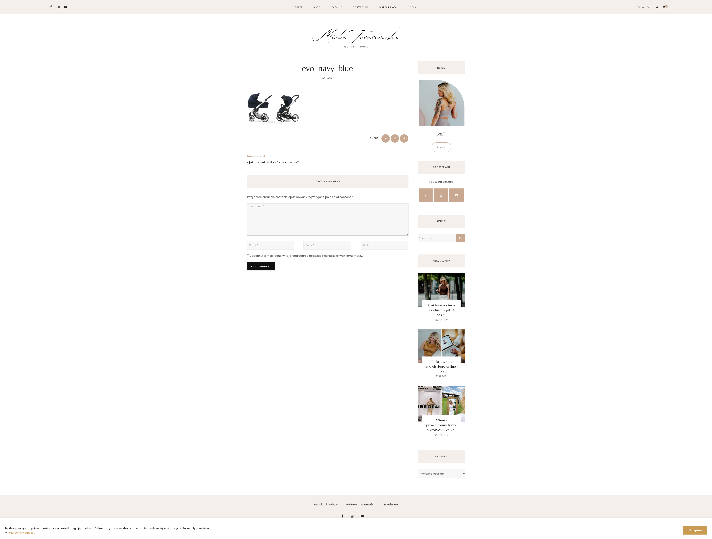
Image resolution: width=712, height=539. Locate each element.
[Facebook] (51, 7)
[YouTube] (65, 7)
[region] (356, 528)
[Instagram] (58, 7)
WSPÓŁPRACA (388, 7)
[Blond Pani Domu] (356, 37)
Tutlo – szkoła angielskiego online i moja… (441, 366)
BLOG (317, 7)
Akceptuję (695, 530)
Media (412, 7)
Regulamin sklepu (326, 504)
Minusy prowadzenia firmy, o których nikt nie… (441, 425)
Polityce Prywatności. (21, 533)
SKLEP (299, 7)
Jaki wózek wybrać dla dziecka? (274, 162)
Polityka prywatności (360, 504)
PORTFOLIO (360, 7)
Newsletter (390, 504)
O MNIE (337, 7)
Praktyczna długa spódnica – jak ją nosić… (441, 310)
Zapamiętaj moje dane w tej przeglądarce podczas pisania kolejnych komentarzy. (306, 256)
